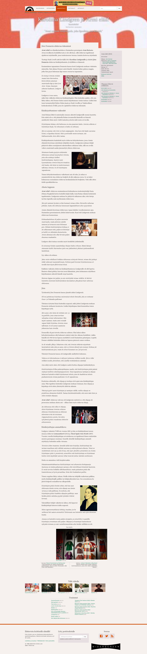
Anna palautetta (50, 641)
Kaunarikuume (31, 592)
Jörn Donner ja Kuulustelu (108, 90)
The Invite (46, 592)
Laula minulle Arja (81, 593)
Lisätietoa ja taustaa (30, 641)
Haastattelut (61, 8)
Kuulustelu (106, 99)
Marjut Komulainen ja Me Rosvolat (55, 563)
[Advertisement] (73, 574)
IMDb (102, 76)
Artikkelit (81, 8)
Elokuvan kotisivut (106, 74)
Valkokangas (40, 8)
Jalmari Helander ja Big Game (89, 563)
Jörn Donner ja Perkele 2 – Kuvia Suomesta (110, 93)
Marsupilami (63, 592)
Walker (94, 592)
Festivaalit (71, 8)
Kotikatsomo (51, 8)
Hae (119, 8)
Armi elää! (61, 560)
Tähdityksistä (41, 641)
